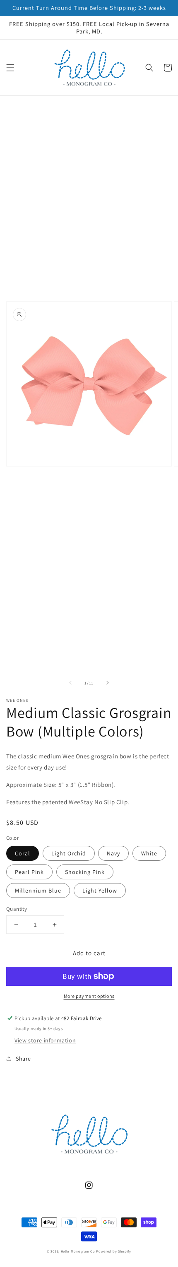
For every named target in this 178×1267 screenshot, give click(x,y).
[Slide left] (70, 683)
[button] (10, 68)
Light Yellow (99, 890)
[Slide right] (108, 683)
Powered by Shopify (113, 1251)
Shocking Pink (85, 872)
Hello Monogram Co (78, 1251)
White (149, 853)
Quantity (16, 908)
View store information (45, 1040)
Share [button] (23, 1058)
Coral (22, 853)
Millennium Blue (38, 890)
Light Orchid (68, 853)
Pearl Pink (29, 872)
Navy (113, 853)
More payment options (89, 996)
